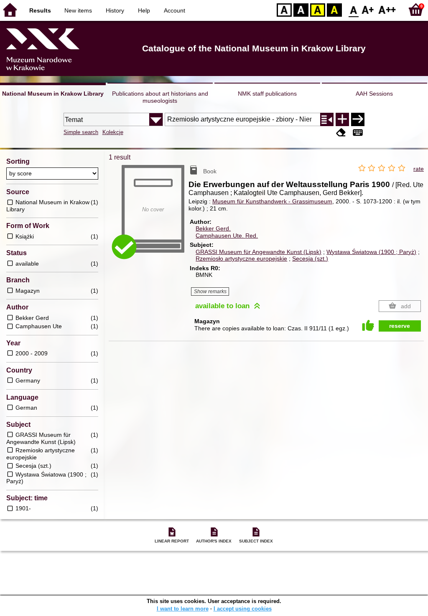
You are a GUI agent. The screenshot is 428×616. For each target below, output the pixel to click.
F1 (368, 9)
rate (418, 168)
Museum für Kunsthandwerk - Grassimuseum (272, 201)
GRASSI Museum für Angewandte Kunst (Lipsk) (258, 251)
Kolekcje (112, 132)
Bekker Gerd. (213, 228)
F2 (387, 9)
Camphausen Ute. (227, 235)
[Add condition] (342, 119)
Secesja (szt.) (310, 258)
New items (78, 10)
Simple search (81, 132)
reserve (399, 325)
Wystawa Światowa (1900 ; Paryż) (371, 251)
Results (40, 10)
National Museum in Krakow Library (53, 93)
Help (144, 10)
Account (174, 10)
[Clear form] (341, 133)
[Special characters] (357, 133)
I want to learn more (183, 609)
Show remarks (210, 291)
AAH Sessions (374, 93)
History (115, 10)
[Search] (357, 119)
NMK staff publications (267, 93)
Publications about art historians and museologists (160, 97)
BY (334, 9)
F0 (354, 9)
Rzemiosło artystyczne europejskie (241, 258)
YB (317, 9)
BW (301, 9)
